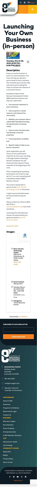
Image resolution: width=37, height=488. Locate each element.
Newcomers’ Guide (10, 442)
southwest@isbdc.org (14, 206)
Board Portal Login (10, 411)
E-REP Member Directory (12, 435)
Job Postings (7, 445)
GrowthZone (22, 316)
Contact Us (7, 415)
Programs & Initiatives (11, 408)
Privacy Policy (8, 459)
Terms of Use (7, 462)
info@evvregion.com (12, 383)
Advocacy (6, 404)
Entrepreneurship (9, 432)
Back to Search (11, 52)
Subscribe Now (18, 337)
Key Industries (8, 425)
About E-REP (7, 401)
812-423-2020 (10, 378)
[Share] (28, 62)
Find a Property (8, 428)
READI (5, 455)
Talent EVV (7, 451)
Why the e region (9, 421)
